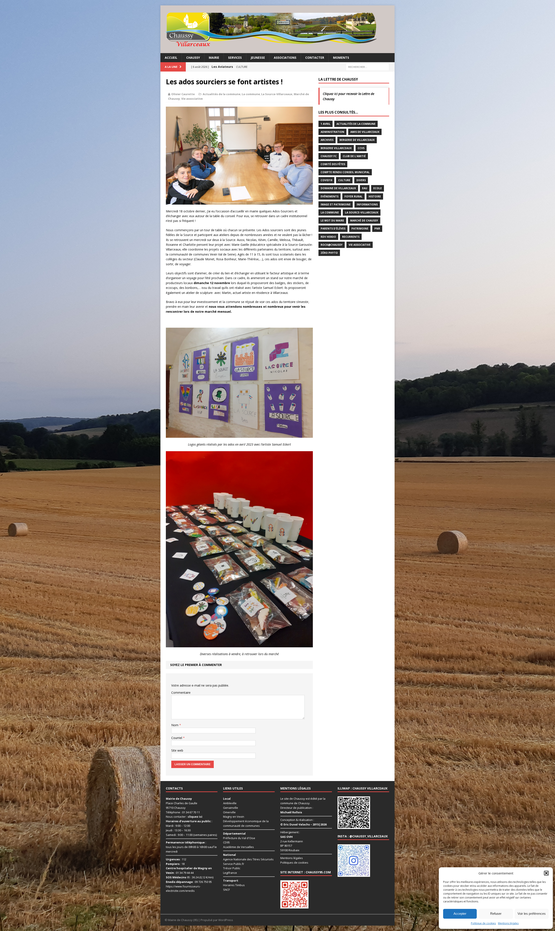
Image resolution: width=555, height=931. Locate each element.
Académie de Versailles (238, 847)
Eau (364, 188)
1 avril (325, 124)
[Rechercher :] (367, 67)
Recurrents (350, 237)
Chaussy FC (329, 156)
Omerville (229, 812)
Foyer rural (353, 196)
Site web (177, 750)
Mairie (214, 57)
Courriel (177, 738)
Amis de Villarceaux (364, 132)
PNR (377, 228)
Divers (361, 180)
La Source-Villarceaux (276, 94)
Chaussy (193, 57)
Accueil (171, 57)
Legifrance (230, 873)
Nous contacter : (184, 817)
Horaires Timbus (234, 885)
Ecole (377, 188)
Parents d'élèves (333, 228)
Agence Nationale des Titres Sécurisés (248, 859)
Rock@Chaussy (332, 245)
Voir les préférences (531, 913)
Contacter (314, 57)
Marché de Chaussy (364, 220)
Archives (327, 140)
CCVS (361, 148)
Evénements (329, 196)
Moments (341, 57)
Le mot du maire (332, 220)
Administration (332, 132)
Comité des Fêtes (333, 164)
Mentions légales (508, 923)
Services (235, 57)
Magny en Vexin (233, 817)
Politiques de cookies (294, 862)
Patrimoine (359, 228)
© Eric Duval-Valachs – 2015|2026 (303, 825)
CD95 (226, 843)
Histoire (375, 196)
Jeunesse (258, 57)
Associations (285, 57)
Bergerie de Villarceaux (357, 140)
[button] (546, 873)
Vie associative (192, 99)
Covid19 (326, 180)
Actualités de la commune (221, 94)
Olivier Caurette (183, 94)
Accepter (460, 913)
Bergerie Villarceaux (336, 148)
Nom (175, 725)
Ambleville (230, 803)
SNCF (226, 890)
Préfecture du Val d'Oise (239, 838)
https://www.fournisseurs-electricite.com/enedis (183, 888)
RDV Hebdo (328, 237)
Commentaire (181, 692)
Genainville (230, 808)
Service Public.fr (233, 864)
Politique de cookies (483, 923)
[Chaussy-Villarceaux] (277, 29)
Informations (367, 204)
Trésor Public (231, 868)
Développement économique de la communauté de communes (246, 823)
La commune (251, 94)
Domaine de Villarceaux (338, 188)
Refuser (495, 913)
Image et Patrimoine (336, 204)
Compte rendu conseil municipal (345, 172)
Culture (344, 180)
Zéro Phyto (329, 253)
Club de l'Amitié (354, 156)
